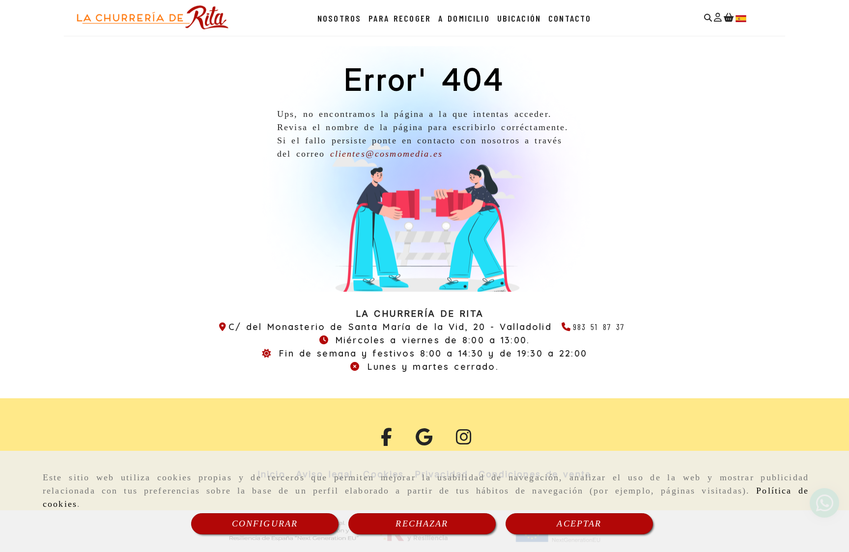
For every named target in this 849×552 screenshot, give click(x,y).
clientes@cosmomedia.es (386, 154)
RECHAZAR (422, 523)
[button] (718, 18)
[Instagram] (463, 440)
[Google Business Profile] (424, 440)
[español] (741, 17)
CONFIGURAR (265, 523)
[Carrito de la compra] (729, 18)
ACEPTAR (579, 523)
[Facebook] (386, 440)
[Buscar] (708, 18)
